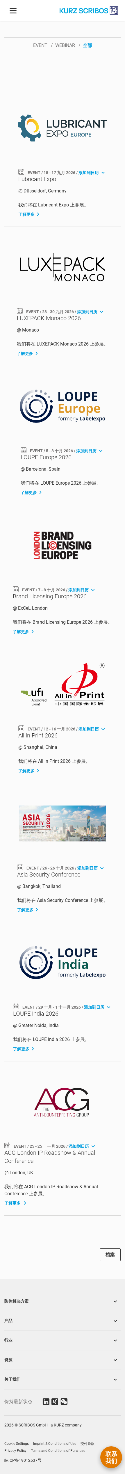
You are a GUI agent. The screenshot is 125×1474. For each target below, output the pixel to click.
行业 (8, 1340)
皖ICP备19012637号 (23, 1460)
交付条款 (87, 1444)
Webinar (65, 45)
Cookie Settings (16, 1444)
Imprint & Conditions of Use (54, 1444)
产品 (8, 1320)
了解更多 (26, 214)
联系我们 (111, 1457)
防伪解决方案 (16, 1301)
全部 (87, 45)
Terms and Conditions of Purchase (58, 1451)
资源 (8, 1359)
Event (41, 45)
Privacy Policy (15, 1451)
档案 (110, 1254)
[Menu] (13, 10)
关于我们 (12, 1379)
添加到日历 (89, 172)
